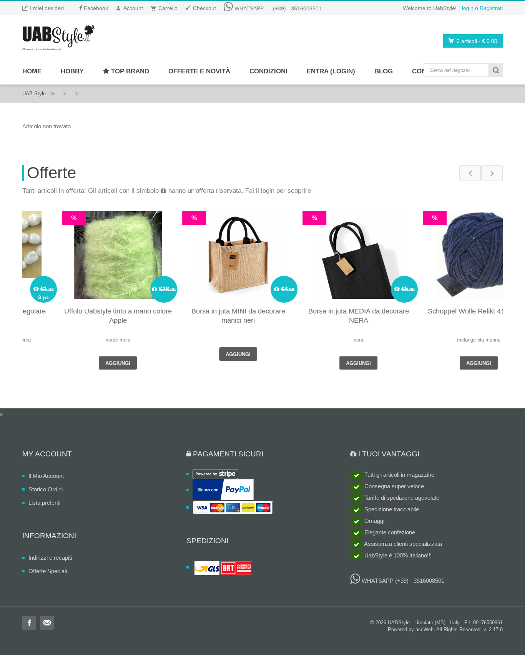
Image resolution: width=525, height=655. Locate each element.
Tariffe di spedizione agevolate (401, 497)
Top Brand (129, 71)
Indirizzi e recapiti (50, 557)
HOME (32, 71)
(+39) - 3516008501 (297, 8)
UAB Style (34, 93)
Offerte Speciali (47, 571)
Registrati (491, 8)
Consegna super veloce (393, 486)
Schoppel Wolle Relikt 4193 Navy (443, 311)
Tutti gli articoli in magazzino (398, 474)
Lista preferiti (44, 502)
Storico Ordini (45, 489)
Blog (383, 71)
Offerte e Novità (199, 71)
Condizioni (268, 71)
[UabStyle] (58, 36)
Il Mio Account (46, 476)
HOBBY (72, 71)
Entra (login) (331, 71)
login (467, 8)
